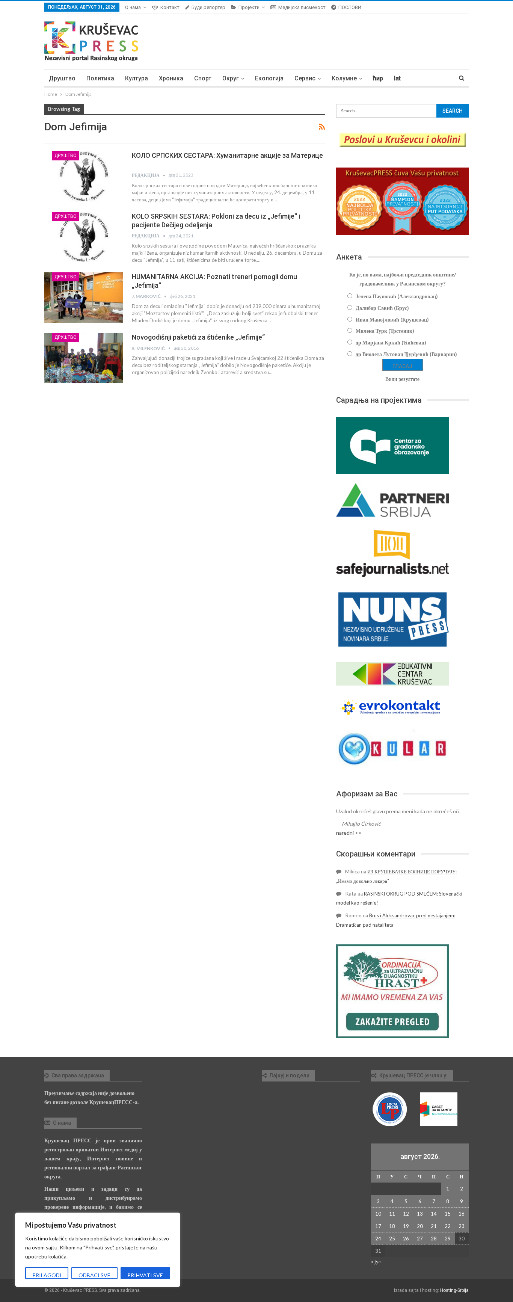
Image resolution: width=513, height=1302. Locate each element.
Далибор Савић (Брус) (382, 308)
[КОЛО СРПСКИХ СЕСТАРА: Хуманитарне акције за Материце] (83, 176)
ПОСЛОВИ (349, 7)
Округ (230, 78)
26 (406, 1239)
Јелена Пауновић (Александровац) (397, 296)
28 (434, 1239)
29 (448, 1239)
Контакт (170, 7)
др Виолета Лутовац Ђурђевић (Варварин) (406, 354)
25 (392, 1239)
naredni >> (349, 832)
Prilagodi (47, 1275)
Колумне (344, 78)
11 (392, 1214)
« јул (375, 1261)
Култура (136, 78)
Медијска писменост (302, 7)
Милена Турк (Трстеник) (385, 331)
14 (434, 1214)
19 (406, 1226)
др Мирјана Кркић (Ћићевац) (391, 342)
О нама (133, 7)
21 (434, 1226)
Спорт (202, 78)
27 (420, 1239)
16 (462, 1214)
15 (448, 1214)
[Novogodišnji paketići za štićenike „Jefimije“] (83, 358)
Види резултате (402, 379)
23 (462, 1226)
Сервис (304, 78)
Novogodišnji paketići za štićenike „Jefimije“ (198, 337)
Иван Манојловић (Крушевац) (392, 319)
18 (392, 1226)
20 (420, 1226)
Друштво (62, 78)
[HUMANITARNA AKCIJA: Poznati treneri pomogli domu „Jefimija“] (83, 297)
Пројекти (249, 7)
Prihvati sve (145, 1275)
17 (378, 1226)
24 (378, 1239)
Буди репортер (208, 7)
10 (378, 1214)
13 (420, 1214)
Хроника (171, 78)
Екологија (269, 78)
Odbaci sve (94, 1275)
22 (448, 1226)
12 (406, 1214)
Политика (100, 78)
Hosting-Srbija (454, 1290)
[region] (97, 1250)
